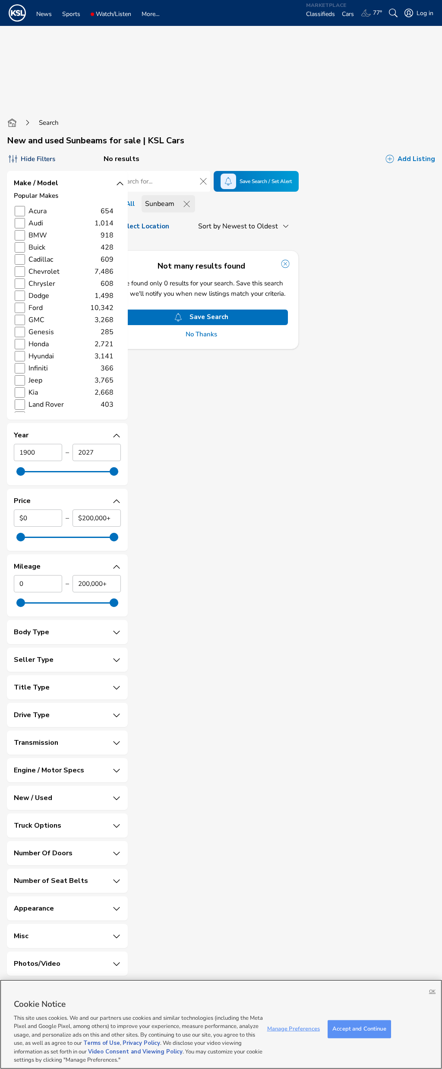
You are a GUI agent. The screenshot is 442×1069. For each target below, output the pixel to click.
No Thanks (201, 334)
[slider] (20, 471)
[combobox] (245, 226)
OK (432, 991)
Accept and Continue (359, 1029)
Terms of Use (101, 1043)
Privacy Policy (141, 1043)
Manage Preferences (293, 1029)
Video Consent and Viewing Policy (135, 1052)
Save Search (208, 317)
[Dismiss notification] (285, 264)
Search (49, 122)
